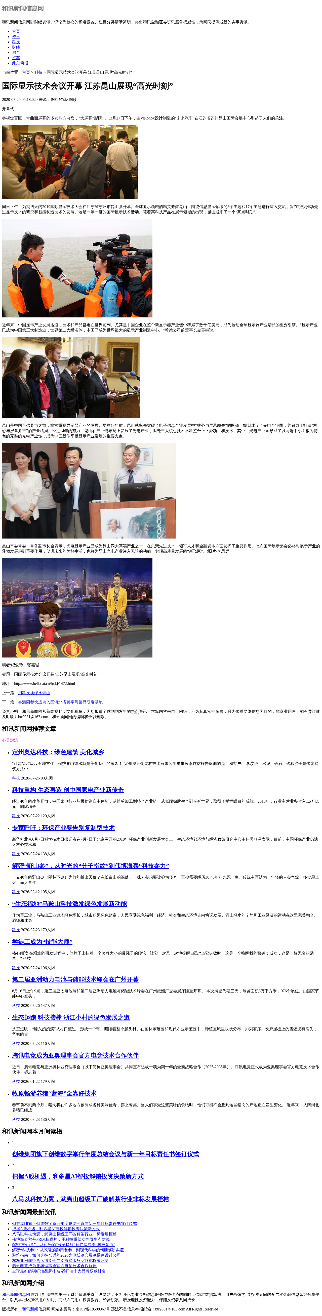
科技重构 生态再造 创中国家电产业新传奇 (68, 790)
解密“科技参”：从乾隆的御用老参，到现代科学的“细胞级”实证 (68, 1250)
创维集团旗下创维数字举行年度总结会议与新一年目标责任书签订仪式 (105, 1154)
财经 (16, 47)
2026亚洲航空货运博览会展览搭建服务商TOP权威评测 (60, 1260)
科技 (16, 42)
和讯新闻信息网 (16, 1294)
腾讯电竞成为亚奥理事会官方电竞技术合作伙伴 (75, 1055)
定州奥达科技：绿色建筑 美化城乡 (58, 752)
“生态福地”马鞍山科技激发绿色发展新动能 (69, 903)
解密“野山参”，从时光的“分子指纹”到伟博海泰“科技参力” (90, 865)
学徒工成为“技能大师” (42, 941)
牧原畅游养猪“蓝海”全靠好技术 (54, 1093)
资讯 (16, 36)
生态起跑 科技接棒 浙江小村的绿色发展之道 (71, 1017)
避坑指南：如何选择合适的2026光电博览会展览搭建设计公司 (66, 1255)
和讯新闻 (30, 1309)
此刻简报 (20, 63)
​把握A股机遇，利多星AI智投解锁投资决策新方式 (78, 1176)
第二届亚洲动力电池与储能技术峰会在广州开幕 (75, 979)
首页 (16, 31)
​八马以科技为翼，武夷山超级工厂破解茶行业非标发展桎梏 (90, 1199)
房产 (16, 52)
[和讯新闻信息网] (24, 13)
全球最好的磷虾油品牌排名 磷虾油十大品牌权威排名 (59, 1271)
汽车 (16, 58)
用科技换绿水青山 (34, 693)
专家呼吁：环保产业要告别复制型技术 (63, 828)
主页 (26, 72)
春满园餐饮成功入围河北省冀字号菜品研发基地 (60, 702)
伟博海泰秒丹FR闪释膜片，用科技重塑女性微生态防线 (61, 1239)
